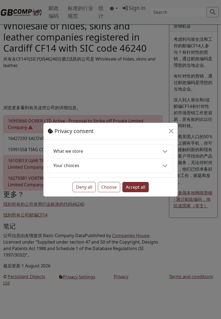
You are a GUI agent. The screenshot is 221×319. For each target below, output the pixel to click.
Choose (109, 187)
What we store (68, 151)
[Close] (171, 131)
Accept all (135, 187)
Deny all (84, 187)
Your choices (66, 165)
